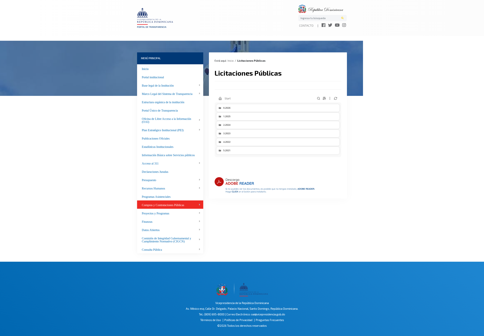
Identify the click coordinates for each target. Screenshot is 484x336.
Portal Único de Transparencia (160, 110)
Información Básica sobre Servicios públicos (168, 154)
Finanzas (147, 221)
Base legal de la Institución (158, 85)
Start (228, 98)
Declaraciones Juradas (155, 171)
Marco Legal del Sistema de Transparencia (167, 93)
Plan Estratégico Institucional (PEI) (163, 129)
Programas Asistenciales (156, 196)
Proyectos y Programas (155, 212)
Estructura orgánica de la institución (163, 101)
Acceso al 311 (150, 163)
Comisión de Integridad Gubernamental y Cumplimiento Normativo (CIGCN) (166, 239)
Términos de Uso (210, 320)
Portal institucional (153, 76)
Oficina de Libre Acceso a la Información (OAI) (166, 120)
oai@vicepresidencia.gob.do (268, 314)
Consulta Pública (152, 249)
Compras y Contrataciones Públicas (163, 204)
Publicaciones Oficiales (156, 138)
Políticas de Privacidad (238, 320)
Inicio (145, 68)
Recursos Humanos (153, 187)
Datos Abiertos (151, 229)
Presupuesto (149, 179)
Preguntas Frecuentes (270, 320)
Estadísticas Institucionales (157, 146)
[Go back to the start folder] (220, 98)
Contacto (306, 25)
